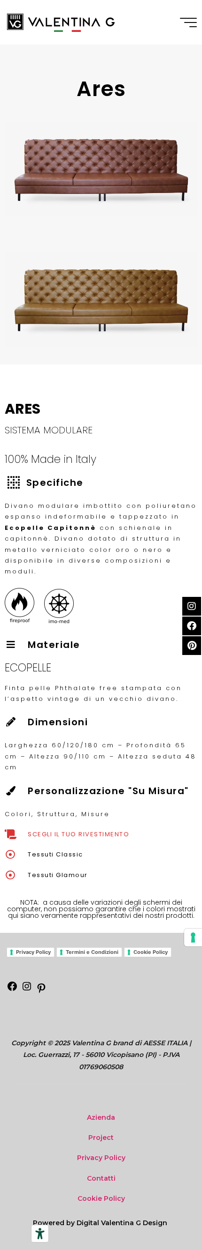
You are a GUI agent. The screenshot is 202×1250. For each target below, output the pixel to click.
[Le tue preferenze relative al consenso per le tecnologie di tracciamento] (193, 937)
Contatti (101, 1178)
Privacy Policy (33, 952)
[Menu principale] (188, 22)
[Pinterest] (41, 991)
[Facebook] (12, 989)
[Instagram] (26, 989)
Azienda (101, 1117)
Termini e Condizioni (92, 952)
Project (101, 1137)
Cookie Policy (150, 952)
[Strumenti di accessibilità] (40, 1234)
